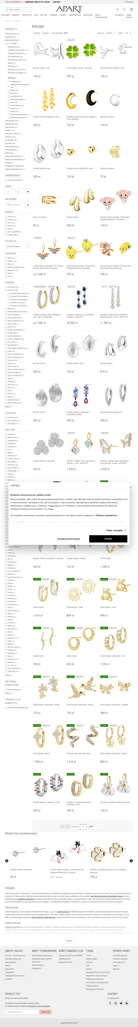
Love (10, 550)
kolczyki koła (117, 933)
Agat (11, 379)
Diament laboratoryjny (20, 293)
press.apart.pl (119, 962)
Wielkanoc (13, 659)
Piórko (11, 589)
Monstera (12, 562)
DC (10, 450)
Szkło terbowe (14, 400)
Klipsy (12, 63)
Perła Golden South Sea (17, 312)
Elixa (11, 223)
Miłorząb (12, 556)
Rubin (11, 351)
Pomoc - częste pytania (15, 955)
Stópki (11, 644)
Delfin (11, 453)
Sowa (11, 641)
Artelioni (12, 220)
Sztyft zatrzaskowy (19, 115)
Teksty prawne (92, 986)
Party (11, 583)
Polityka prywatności (95, 979)
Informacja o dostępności (97, 982)
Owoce (11, 580)
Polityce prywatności (106, 515)
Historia (89, 962)
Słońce (11, 635)
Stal (11, 264)
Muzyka (12, 568)
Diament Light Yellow (19, 306)
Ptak (11, 608)
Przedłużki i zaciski (14, 166)
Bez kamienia (15, 403)
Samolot (12, 623)
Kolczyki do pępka (17, 73)
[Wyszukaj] (7, 9)
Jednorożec (13, 471)
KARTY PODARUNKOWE (101, 16)
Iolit (10, 391)
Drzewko (12, 456)
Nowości (46, 33)
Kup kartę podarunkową (42, 955)
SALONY (129, 2)
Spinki (9, 153)
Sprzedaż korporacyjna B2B (98, 972)
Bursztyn (13, 385)
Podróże (12, 601)
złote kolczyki (63, 912)
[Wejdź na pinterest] (127, 1003)
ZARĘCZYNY (27, 15)
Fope (10, 229)
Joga (11, 474)
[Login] (117, 9)
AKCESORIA (88, 15)
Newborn (12, 574)
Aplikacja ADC (65, 959)
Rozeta (12, 617)
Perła (11, 309)
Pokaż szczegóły (114, 530)
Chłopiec (12, 443)
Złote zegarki (12, 150)
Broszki (10, 143)
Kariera (89, 969)
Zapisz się (45, 1012)
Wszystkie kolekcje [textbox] (13, 246)
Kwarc (11, 394)
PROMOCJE (119, 15)
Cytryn (11, 388)
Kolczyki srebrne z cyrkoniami (21, 870)
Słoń (10, 632)
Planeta (11, 595)
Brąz (11, 273)
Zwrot (7, 966)
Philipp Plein (13, 235)
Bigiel (14, 90)
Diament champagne (19, 299)
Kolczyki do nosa (16, 69)
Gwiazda (13, 465)
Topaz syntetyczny (16, 375)
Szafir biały (13, 333)
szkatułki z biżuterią (26, 899)
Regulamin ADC (65, 962)
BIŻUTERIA (5, 15)
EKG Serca (13, 462)
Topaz (12, 363)
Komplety (11, 140)
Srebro (12, 261)
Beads (9, 130)
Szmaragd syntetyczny (18, 348)
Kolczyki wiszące (17, 60)
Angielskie (15, 82)
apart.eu (116, 969)
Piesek (11, 586)
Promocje (37, 33)
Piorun (11, 592)
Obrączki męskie (14, 156)
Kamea (11, 477)
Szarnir (14, 108)
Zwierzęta (13, 671)
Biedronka (13, 437)
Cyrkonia (13, 287)
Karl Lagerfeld (14, 232)
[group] (29, 860)
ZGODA (108, 539)
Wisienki (12, 662)
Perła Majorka (14, 315)
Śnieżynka (13, 638)
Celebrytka (13, 440)
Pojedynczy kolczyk (18, 50)
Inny (10, 276)
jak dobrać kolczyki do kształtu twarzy (107, 896)
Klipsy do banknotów (15, 159)
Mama (11, 553)
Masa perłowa (14, 690)
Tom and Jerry (14, 647)
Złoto (11, 258)
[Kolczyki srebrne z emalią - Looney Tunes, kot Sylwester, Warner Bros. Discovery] (69, 852)
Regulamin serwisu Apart (96, 976)
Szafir (12, 327)
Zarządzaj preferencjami (68, 539)
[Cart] (131, 9)
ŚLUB (36, 15)
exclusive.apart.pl (120, 959)
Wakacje (12, 653)
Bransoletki (12, 40)
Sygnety (10, 37)
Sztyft (14, 111)
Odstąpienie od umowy (15, 976)
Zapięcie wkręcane (18, 118)
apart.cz (116, 966)
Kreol (13, 102)
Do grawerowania (15, 180)
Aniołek (12, 434)
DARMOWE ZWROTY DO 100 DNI (37, 2)
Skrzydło (12, 629)
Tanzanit (12, 360)
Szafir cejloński (14, 336)
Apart (12, 217)
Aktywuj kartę (37, 965)
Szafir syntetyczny (16, 339)
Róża (11, 614)
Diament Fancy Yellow (19, 296)
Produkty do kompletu (18, 708)
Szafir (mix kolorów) (16, 330)
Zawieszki (11, 124)
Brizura (14, 93)
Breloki (9, 163)
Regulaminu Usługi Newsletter (39, 1006)
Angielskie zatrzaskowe (19, 86)
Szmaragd (13, 345)
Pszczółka (13, 605)
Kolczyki (11, 43)
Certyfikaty (9, 972)
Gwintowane (16, 96)
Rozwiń (69, 941)
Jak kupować (10, 962)
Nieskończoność (15, 577)
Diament (13, 290)
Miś (10, 559)
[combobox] (17, 246)
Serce (11, 626)
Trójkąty (12, 650)
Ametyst (12, 381)
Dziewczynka (14, 459)
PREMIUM (53, 15)
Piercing (13, 66)
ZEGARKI (62, 15)
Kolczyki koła (15, 56)
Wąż (11, 656)
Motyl (11, 565)
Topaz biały (13, 366)
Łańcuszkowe (17, 105)
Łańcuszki (11, 127)
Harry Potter (14, 468)
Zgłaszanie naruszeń (95, 989)
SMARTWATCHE (75, 15)
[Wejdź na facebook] (110, 1003)
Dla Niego (13, 424)
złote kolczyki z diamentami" (43, 917)
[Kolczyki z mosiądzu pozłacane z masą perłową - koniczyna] (109, 852)
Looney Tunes (14, 547)
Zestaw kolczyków (17, 53)
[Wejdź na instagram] (116, 1003)
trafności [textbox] (109, 33)
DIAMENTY (16, 15)
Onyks (11, 397)
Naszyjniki (11, 121)
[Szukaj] (28, 192)
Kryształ (12, 342)
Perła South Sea (15, 318)
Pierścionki (12, 34)
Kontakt (8, 979)
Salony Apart (91, 959)
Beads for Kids (13, 134)
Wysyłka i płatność (13, 959)
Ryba (11, 620)
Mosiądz (13, 270)
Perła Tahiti (13, 324)
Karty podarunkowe (15, 169)
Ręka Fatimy (13, 611)
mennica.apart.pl (120, 955)
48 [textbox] (127, 33)
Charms (10, 137)
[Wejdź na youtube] (121, 1003)
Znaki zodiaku (14, 668)
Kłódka (11, 480)
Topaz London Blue (16, 369)
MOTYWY (43, 15)
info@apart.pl (113, 998)
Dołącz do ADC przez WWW (70, 955)
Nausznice (14, 47)
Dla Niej (13, 417)
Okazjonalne (12, 146)
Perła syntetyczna (16, 321)
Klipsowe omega (17, 99)
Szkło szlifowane (16, 357)
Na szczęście (14, 571)
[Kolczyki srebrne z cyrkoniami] (29, 852)
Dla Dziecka (14, 421)
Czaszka (12, 447)
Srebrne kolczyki (12, 927)
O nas (88, 955)
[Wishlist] (124, 9)
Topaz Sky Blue (14, 372)
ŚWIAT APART (129, 16)
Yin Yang (12, 665)
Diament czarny (17, 303)
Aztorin (12, 226)
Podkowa (12, 598)
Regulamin (9, 969)
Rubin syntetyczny (16, 354)
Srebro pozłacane (16, 267)
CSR (88, 966)
